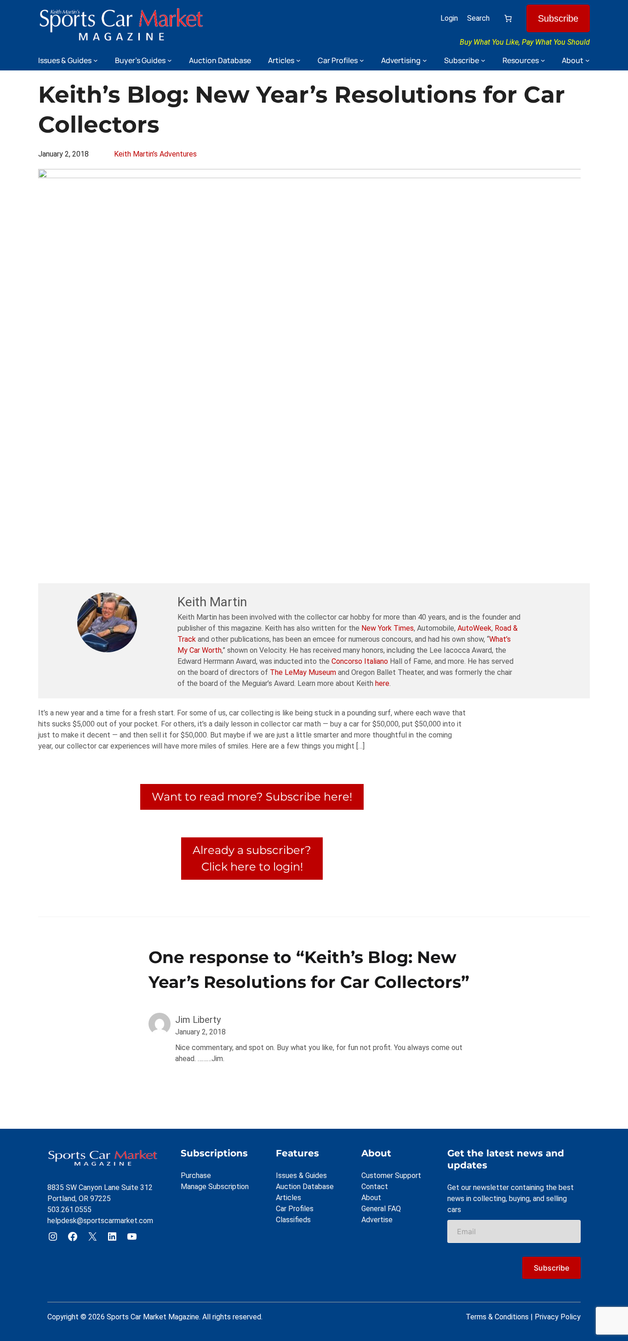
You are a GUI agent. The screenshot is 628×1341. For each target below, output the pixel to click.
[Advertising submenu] (424, 60)
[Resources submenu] (543, 60)
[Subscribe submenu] (483, 60)
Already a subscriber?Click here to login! (252, 858)
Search (478, 18)
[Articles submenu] (298, 60)
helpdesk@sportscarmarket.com (100, 1220)
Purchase (196, 1175)
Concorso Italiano (359, 661)
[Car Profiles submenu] (362, 60)
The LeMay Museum (303, 672)
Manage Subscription (215, 1186)
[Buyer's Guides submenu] (169, 60)
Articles (288, 1197)
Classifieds (293, 1219)
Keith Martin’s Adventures (155, 154)
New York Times (387, 628)
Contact (374, 1186)
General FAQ (381, 1208)
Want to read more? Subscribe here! (252, 796)
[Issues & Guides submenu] (95, 60)
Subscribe (558, 18)
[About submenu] (587, 60)
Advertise (377, 1219)
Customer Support (391, 1175)
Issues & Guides (301, 1175)
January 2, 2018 (200, 1032)
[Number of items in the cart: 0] (508, 18)
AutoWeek (474, 628)
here (382, 683)
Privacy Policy (558, 1316)
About (371, 1197)
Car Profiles (295, 1208)
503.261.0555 (69, 1209)
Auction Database (305, 1186)
